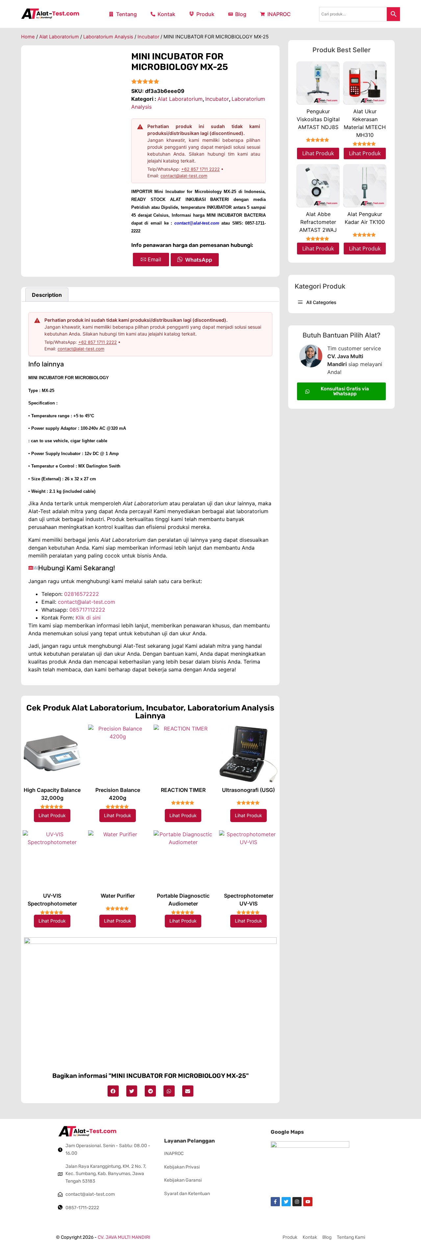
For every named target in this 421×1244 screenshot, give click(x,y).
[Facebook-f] (275, 1201)
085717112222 (87, 609)
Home (28, 37)
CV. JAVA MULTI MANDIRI (124, 1237)
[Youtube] (307, 1201)
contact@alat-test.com (184, 175)
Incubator (148, 37)
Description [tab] (47, 295)
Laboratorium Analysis (108, 37)
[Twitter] (286, 1201)
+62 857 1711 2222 (200, 169)
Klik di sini (88, 617)
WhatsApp (198, 259)
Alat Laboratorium (59, 37)
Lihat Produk (52, 815)
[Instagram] (297, 1201)
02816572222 (81, 594)
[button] (113, 1091)
